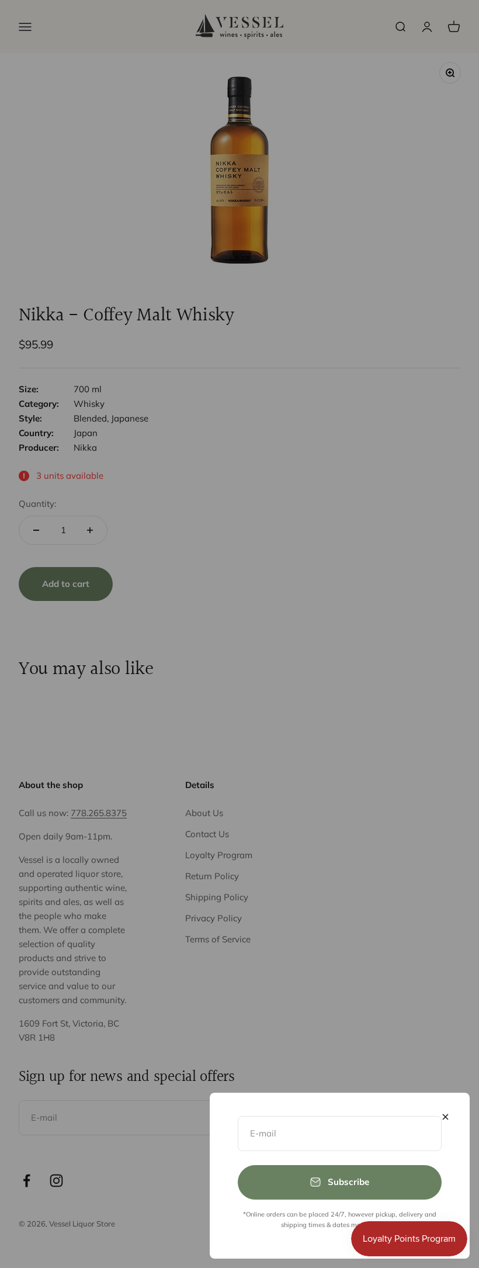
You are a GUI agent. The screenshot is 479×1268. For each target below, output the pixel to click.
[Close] (445, 1116)
